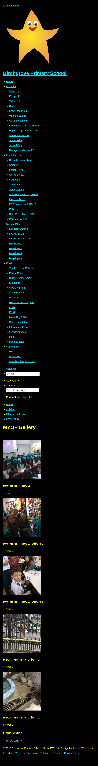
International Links (16, 414)
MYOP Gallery (14, 419)
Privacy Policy (71, 753)
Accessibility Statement (38, 753)
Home (9, 404)
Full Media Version (13, 753)
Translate (28, 397)
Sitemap (57, 753)
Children (10, 409)
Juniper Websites (82, 748)
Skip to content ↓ (12, 5)
